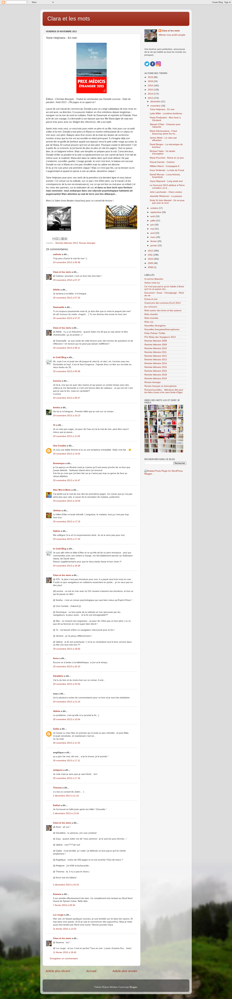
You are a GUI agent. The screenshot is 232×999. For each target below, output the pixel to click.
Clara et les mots (68, 18)
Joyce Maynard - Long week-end (166, 181)
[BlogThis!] (56, 238)
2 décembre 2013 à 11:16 (66, 796)
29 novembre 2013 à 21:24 (66, 702)
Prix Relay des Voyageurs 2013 (160, 337)
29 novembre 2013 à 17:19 (66, 521)
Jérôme (57, 510)
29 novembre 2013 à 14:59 (66, 501)
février (153, 241)
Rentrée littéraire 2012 (155, 356)
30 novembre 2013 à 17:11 (66, 760)
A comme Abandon (153, 279)
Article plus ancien (125, 971)
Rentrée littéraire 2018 (155, 375)
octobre (154, 208)
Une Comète (59, 446)
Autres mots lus (152, 283)
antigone (58, 770)
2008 (151, 267)
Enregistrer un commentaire (64, 958)
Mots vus (148, 322)
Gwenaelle (58, 307)
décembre (155, 101)
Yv (54, 425)
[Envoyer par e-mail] (53, 238)
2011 (150, 255)
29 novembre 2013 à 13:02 (66, 454)
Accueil (91, 971)
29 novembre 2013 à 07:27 (66, 280)
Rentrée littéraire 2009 (155, 344)
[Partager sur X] (59, 238)
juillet (153, 220)
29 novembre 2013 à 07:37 (66, 318)
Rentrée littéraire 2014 (155, 363)
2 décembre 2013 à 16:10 (66, 885)
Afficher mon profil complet (172, 35)
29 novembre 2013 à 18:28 (66, 566)
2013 (151, 98)
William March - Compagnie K (164, 166)
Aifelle (56, 290)
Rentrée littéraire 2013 (66, 243)
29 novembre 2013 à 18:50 (66, 649)
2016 (151, 85)
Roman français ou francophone (160, 386)
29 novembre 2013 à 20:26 (66, 684)
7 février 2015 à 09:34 (64, 905)
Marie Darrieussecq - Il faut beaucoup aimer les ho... (163, 132)
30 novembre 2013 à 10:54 (66, 719)
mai (152, 229)
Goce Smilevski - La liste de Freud (167, 170)
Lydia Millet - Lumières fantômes (166, 113)
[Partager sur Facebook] (62, 238)
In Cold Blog (59, 357)
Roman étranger (87, 243)
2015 (151, 89)
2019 (151, 77)
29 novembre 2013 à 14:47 (66, 480)
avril (152, 233)
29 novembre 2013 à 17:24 (66, 539)
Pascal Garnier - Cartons (162, 162)
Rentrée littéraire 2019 (155, 378)
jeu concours (150, 307)
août (152, 216)
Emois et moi (150, 299)
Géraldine (58, 676)
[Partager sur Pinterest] (65, 238)
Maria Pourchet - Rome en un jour (167, 158)
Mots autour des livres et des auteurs (162, 310)
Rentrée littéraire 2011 (155, 352)
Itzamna (57, 894)
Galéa (56, 729)
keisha (56, 407)
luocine (57, 381)
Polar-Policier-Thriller (154, 333)
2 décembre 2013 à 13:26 (66, 813)
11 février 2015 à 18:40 (64, 952)
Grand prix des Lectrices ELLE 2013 (162, 303)
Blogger (133, 987)
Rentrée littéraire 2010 (155, 348)
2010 (151, 259)
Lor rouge (58, 915)
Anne (56, 658)
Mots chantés (151, 314)
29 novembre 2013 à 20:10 (66, 666)
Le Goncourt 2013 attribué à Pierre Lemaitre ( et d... (167, 186)
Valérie (56, 531)
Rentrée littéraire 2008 (155, 341)
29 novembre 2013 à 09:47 (66, 398)
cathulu (57, 254)
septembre (156, 212)
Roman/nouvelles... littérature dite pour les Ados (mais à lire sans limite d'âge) (163, 391)
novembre (155, 106)
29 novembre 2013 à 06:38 (66, 262)
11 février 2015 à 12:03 (64, 929)
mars (153, 237)
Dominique (59, 463)
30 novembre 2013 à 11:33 (66, 743)
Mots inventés (151, 318)
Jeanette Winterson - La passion (166, 196)
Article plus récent (58, 971)
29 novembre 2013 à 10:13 (66, 415)
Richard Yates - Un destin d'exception (162, 152)
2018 (151, 81)
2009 (151, 263)
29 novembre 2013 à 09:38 (66, 371)
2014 (151, 94)
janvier (154, 245)
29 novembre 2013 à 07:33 (66, 298)
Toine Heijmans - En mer (162, 109)
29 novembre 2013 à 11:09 (66, 436)
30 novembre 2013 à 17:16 (66, 778)
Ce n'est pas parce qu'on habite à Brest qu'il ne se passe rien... (164, 287)
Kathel (56, 805)
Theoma (57, 788)
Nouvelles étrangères (155, 325)
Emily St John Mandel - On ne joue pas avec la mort (167, 201)
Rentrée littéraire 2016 (155, 371)
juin (152, 225)
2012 (151, 251)
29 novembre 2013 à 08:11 (66, 348)
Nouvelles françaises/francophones (161, 329)
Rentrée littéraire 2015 (155, 367)
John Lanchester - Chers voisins (166, 192)
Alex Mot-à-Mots (62, 490)
